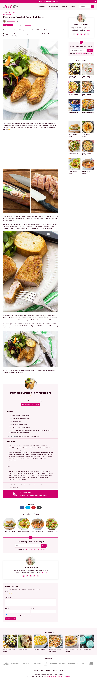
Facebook (34, 549)
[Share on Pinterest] (33, 507)
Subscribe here (54, 1)
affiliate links (28, 25)
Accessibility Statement (64, 676)
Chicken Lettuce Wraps (52, 531)
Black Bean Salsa (73, 112)
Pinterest (27, 549)
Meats (13, 12)
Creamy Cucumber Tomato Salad (87, 77)
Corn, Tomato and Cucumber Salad (73, 94)
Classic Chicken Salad (9, 531)
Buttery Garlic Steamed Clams (73, 77)
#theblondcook (43, 495)
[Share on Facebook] (22, 507)
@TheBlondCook (29, 495)
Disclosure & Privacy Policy (50, 676)
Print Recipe (26, 404)
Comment (8, 597)
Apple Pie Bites (22, 649)
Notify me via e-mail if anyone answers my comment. (21, 615)
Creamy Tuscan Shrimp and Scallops (87, 94)
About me (44, 572)
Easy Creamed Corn (39, 649)
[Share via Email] (39, 507)
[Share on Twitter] (27, 507)
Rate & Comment (7, 14)
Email (33, 608)
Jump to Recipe (8, 25)
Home (4, 12)
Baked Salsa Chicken (88, 112)
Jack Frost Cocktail (85, 649)
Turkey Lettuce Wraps (23, 531)
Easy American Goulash (37, 531)
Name (7, 608)
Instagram (41, 549)
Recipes (9, 12)
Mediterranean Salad (74, 153)
